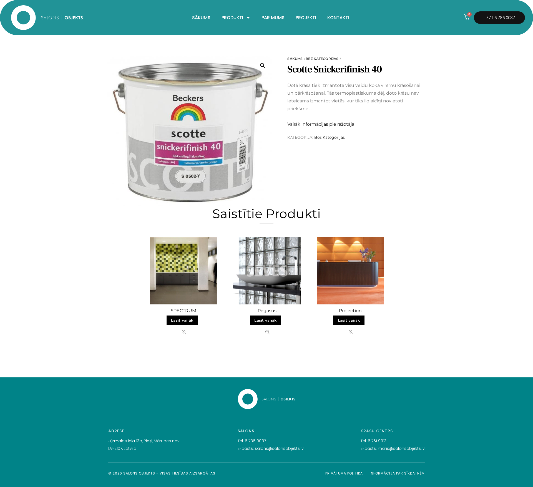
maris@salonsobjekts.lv (401, 448)
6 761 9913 (377, 441)
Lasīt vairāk (182, 320)
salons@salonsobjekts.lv (279, 448)
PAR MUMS (273, 17)
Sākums (295, 59)
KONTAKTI (338, 17)
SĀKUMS (201, 17)
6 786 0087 (255, 441)
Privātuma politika (344, 473)
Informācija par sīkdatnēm (397, 473)
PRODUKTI (232, 17)
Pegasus (267, 310)
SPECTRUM (183, 310)
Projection (350, 310)
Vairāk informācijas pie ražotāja (320, 124)
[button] (263, 65)
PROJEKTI (306, 17)
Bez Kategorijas (322, 59)
